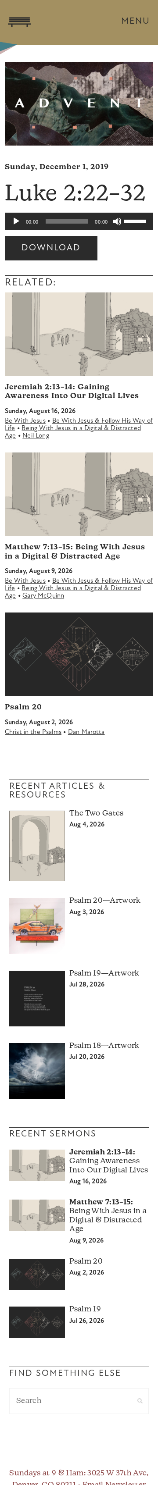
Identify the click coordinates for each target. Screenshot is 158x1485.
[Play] (16, 221)
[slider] (136, 220)
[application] (79, 221)
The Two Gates (96, 813)
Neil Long (35, 436)
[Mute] (117, 221)
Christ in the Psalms (33, 732)
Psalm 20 (23, 707)
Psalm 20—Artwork (104, 901)
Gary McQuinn (43, 596)
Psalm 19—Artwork (104, 973)
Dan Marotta (86, 732)
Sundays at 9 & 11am (46, 1473)
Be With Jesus (25, 421)
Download (51, 248)
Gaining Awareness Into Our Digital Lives (108, 1161)
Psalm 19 (85, 1309)
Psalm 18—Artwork (104, 1046)
